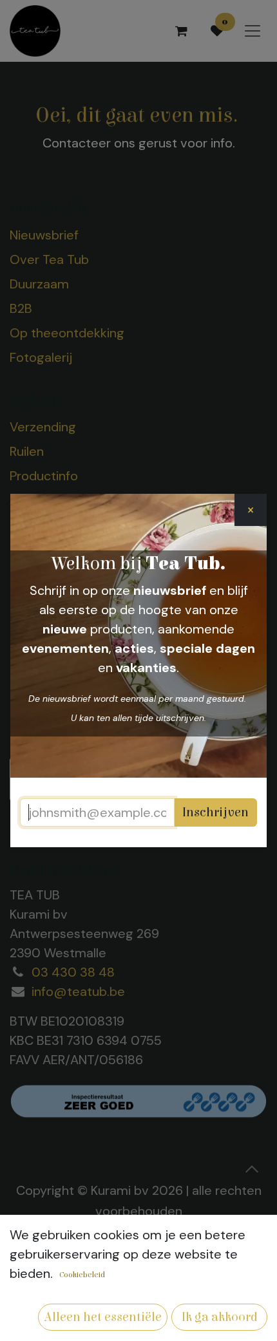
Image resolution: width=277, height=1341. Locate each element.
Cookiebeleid (82, 1274)
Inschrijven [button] (215, 812)
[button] (102, 1317)
